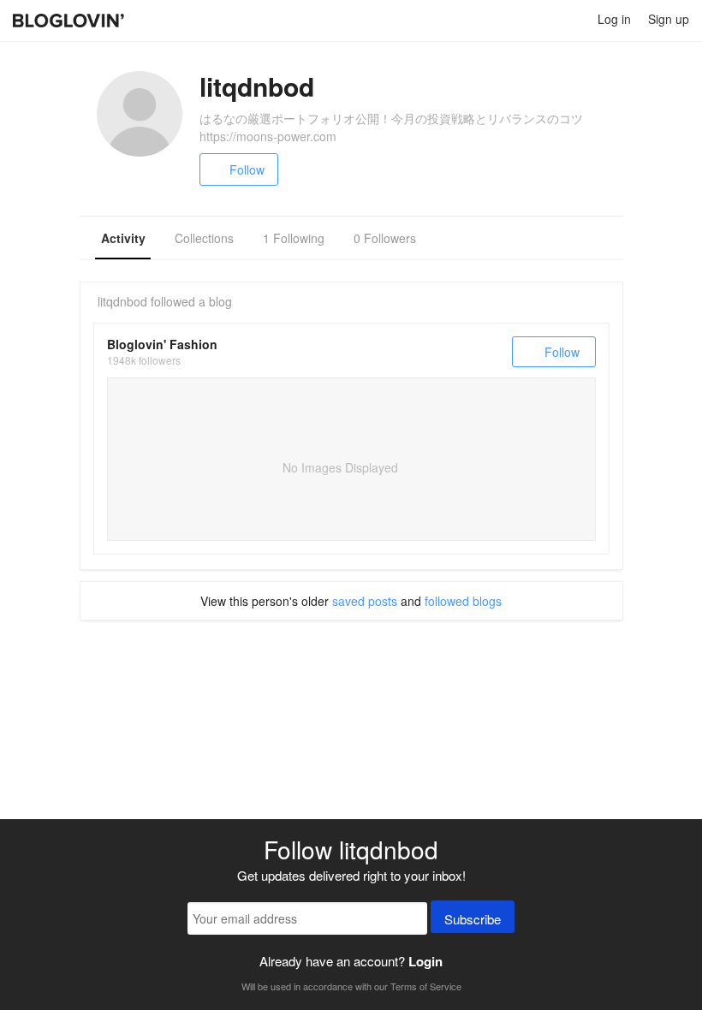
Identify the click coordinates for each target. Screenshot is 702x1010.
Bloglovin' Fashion (162, 344)
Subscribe (472, 919)
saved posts (364, 600)
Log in (614, 18)
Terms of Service (425, 986)
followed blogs (463, 600)
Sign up (668, 18)
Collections (204, 238)
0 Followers (385, 238)
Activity (123, 238)
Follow (247, 169)
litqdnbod (122, 301)
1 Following (293, 238)
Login (425, 961)
